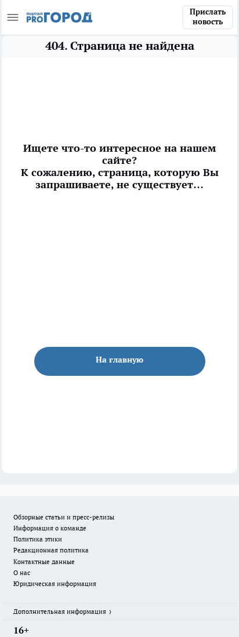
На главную (119, 359)
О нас (21, 573)
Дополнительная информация (59, 611)
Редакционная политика (51, 550)
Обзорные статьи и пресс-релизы (63, 517)
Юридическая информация (54, 584)
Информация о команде (49, 528)
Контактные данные (44, 562)
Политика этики (37, 539)
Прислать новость (208, 17)
